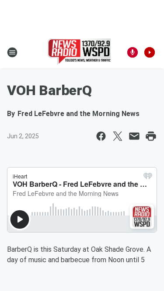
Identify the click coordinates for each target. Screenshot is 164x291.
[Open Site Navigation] (12, 52)
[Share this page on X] (118, 136)
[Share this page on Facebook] (101, 136)
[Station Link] (79, 52)
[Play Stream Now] (149, 52)
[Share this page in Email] (134, 136)
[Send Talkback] (132, 52)
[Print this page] (151, 136)
